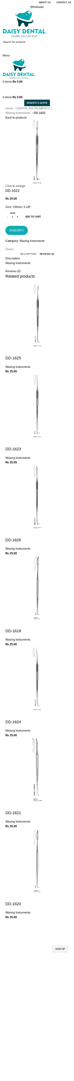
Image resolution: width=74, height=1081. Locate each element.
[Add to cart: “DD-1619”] (9, 623)
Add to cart (33, 216)
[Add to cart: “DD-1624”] (9, 714)
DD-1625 (13, 358)
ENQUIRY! (17, 230)
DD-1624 (13, 722)
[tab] (28, 254)
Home (9, 108)
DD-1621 (13, 813)
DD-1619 (13, 631)
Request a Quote (37, 103)
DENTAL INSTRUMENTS (33, 108)
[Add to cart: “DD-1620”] (9, 896)
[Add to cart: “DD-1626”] (9, 532)
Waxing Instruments (18, 112)
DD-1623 (13, 449)
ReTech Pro (31, 1078)
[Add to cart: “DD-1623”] (9, 441)
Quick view (19, 350)
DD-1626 (13, 540)
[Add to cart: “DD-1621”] (9, 805)
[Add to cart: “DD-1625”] (9, 350)
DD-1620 (13, 904)
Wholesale (37, 6)
